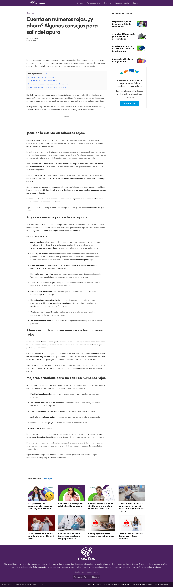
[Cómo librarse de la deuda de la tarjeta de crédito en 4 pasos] (41, 530)
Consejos (30, 13)
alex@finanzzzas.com (89, 571)
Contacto (98, 584)
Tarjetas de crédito (93, 3)
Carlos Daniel (33, 38)
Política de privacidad (149, 584)
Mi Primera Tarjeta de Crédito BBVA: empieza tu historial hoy (123, 48)
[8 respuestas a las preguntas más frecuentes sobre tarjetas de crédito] (41, 500)
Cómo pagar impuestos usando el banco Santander (101, 534)
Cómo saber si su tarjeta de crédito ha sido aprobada (70, 504)
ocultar (46, 74)
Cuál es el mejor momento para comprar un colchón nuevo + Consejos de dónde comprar (131, 507)
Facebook (78, 577)
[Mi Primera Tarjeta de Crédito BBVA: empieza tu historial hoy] (142, 50)
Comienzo (80, 3)
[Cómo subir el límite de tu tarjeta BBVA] (142, 61)
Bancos (135, 3)
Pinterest (95, 577)
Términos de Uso (165, 584)
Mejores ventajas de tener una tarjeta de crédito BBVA (121, 24)
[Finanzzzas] (37, 3)
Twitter (87, 577)
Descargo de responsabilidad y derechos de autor (121, 584)
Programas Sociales (122, 3)
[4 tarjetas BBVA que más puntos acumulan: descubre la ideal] (142, 37)
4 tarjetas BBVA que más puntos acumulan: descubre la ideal (123, 36)
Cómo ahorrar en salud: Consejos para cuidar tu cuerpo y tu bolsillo (69, 536)
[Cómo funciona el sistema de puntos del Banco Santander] (132, 530)
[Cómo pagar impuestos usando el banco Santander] (101, 530)
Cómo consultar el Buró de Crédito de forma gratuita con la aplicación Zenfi (100, 506)
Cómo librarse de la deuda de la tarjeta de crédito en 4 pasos (41, 536)
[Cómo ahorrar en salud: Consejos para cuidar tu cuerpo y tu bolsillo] (71, 530)
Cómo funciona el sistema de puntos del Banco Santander (131, 536)
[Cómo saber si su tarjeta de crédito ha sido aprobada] (71, 500)
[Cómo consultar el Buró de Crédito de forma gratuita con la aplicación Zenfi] (101, 500)
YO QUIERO (129, 103)
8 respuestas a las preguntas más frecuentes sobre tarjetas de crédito (40, 506)
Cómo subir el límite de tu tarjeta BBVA (122, 60)
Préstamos (107, 3)
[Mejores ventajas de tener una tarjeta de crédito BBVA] (142, 25)
